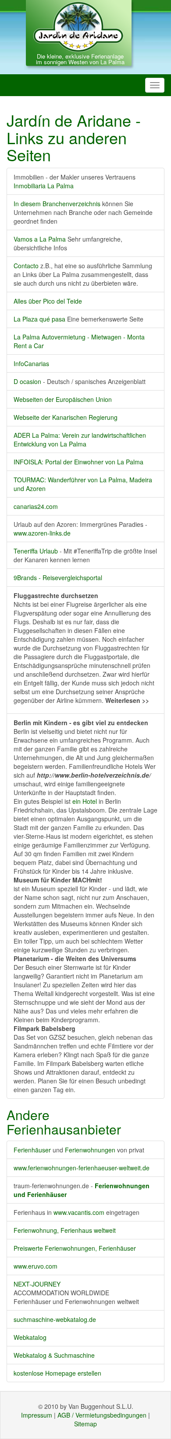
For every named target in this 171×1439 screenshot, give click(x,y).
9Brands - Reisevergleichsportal (58, 577)
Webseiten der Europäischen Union (63, 399)
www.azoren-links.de (42, 533)
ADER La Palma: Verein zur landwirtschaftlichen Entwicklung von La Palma (80, 439)
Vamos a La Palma (40, 239)
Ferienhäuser (32, 1149)
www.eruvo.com (35, 1266)
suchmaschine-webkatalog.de (55, 1319)
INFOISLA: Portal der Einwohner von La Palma (78, 461)
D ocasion (28, 381)
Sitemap (85, 1423)
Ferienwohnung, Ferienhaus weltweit (65, 1230)
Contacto (26, 265)
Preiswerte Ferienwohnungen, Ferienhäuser (75, 1248)
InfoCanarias (31, 363)
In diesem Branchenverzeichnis (57, 203)
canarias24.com (36, 506)
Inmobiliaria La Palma (44, 185)
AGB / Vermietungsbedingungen (101, 1415)
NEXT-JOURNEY (37, 1284)
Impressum (36, 1415)
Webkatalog (30, 1337)
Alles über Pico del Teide (48, 301)
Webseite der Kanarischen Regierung (66, 417)
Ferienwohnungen (90, 1149)
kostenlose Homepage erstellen (57, 1373)
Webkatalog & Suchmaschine (54, 1355)
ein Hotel (84, 801)
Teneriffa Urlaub (36, 551)
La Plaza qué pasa (39, 319)
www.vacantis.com (76, 1212)
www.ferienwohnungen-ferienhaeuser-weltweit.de (82, 1167)
